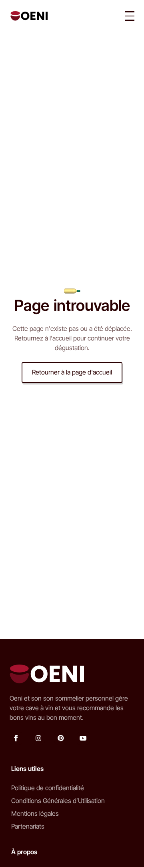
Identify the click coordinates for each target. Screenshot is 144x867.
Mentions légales (35, 813)
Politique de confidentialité (47, 788)
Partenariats (27, 826)
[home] (27, 16)
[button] (130, 16)
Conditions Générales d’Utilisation (58, 801)
